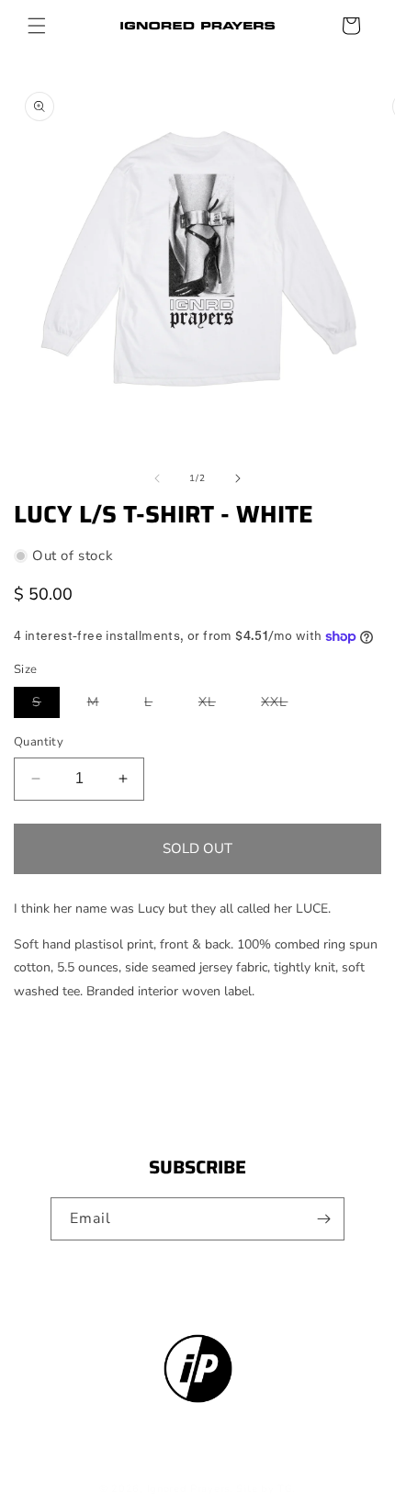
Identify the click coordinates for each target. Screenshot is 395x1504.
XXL (283, 705)
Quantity (38, 742)
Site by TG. (266, 1489)
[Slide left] (157, 478)
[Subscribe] (323, 1218)
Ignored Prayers (189, 1489)
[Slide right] (238, 478)
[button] (37, 26)
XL (216, 705)
